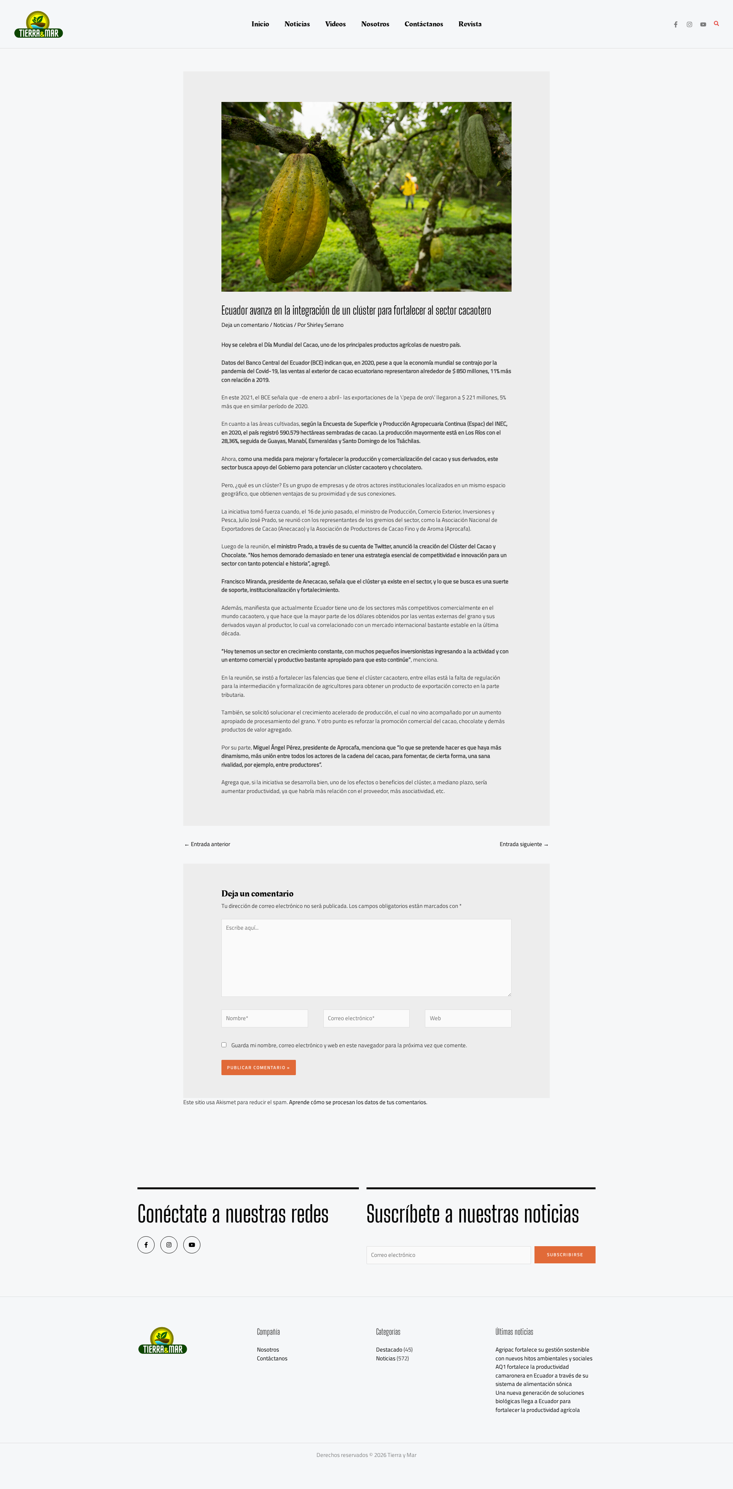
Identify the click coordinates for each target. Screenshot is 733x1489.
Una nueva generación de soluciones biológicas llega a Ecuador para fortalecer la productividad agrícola (540, 1401)
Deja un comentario (245, 324)
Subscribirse (565, 1254)
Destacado (389, 1349)
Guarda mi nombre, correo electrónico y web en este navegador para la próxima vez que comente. (349, 1045)
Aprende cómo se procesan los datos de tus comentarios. (358, 1102)
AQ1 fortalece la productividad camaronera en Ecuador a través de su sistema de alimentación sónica (542, 1375)
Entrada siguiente (524, 843)
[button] (717, 24)
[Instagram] (689, 24)
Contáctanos (272, 1358)
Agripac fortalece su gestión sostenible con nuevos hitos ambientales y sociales (544, 1354)
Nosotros (268, 1349)
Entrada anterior (207, 843)
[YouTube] (703, 24)
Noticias (283, 324)
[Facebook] (676, 24)
